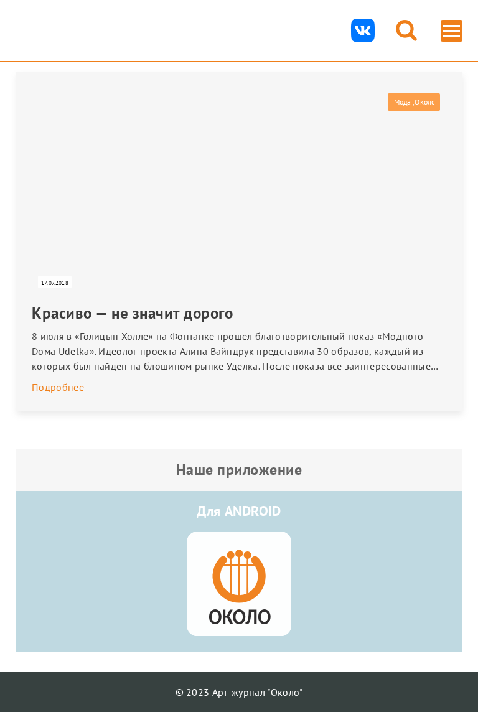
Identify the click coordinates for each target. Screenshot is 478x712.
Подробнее (58, 387)
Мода (402, 101)
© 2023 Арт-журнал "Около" (239, 692)
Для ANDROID (239, 511)
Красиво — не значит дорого (132, 313)
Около (424, 101)
